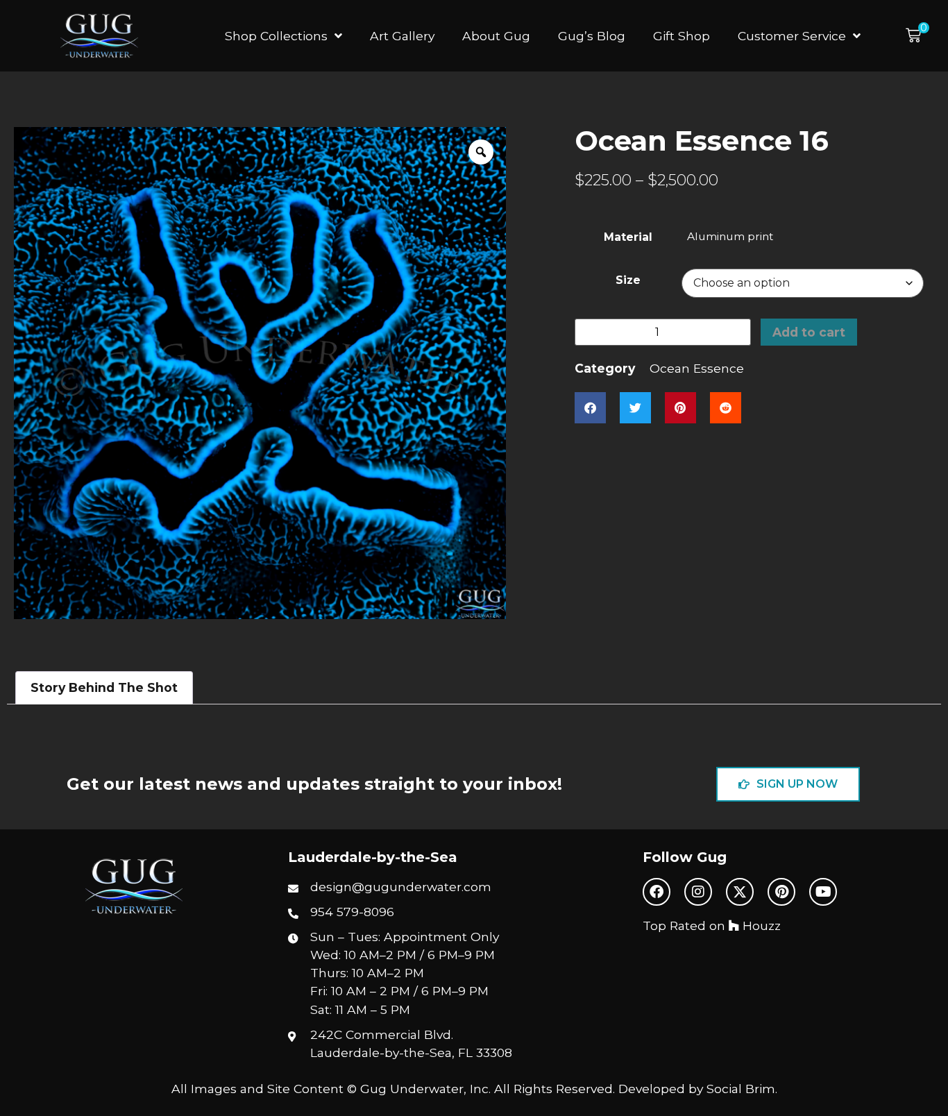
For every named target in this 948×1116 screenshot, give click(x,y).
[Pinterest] (781, 892)
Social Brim (740, 1088)
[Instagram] (698, 892)
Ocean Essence (697, 368)
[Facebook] (656, 892)
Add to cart (808, 332)
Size (628, 280)
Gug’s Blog (591, 35)
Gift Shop (681, 35)
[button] (917, 36)
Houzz (760, 925)
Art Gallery (402, 35)
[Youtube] (823, 892)
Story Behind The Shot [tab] (104, 687)
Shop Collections (276, 35)
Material (628, 237)
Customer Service (792, 35)
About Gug (496, 35)
